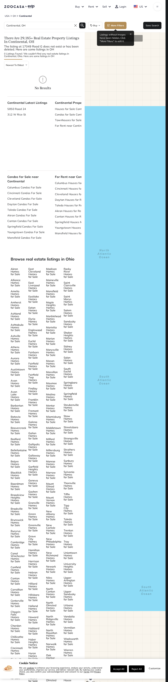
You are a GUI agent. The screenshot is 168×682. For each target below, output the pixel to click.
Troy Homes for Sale (68, 544)
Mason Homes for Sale (50, 363)
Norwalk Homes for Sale (51, 646)
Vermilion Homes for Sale (69, 630)
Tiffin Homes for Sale (68, 497)
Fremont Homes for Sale (33, 413)
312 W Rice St (16, 114)
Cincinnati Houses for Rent (72, 188)
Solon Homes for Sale (68, 360)
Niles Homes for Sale (50, 580)
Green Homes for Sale (33, 516)
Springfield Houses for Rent (72, 222)
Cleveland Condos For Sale (24, 198)
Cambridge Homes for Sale (17, 545)
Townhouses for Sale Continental (75, 120)
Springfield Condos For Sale (25, 226)
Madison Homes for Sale (51, 271)
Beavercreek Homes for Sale (18, 430)
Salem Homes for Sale (68, 313)
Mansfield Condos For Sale (24, 237)
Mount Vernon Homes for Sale (50, 501)
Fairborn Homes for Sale (33, 355)
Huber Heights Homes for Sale (33, 643)
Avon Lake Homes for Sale (15, 395)
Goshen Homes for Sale (33, 494)
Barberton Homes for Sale (17, 408)
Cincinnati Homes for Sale (17, 650)
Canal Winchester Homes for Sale (18, 557)
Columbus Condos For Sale (24, 187)
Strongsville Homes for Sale (71, 441)
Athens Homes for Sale (15, 349)
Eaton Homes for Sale (33, 310)
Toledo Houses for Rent (70, 205)
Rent (91, 6)
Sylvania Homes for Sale (69, 474)
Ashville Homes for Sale (15, 338)
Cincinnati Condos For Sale (24, 193)
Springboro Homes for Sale (70, 385)
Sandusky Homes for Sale (70, 324)
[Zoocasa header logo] (19, 6)
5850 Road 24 (16, 109)
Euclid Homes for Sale (33, 344)
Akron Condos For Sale (21, 215)
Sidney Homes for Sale (68, 349)
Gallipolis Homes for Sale (34, 447)
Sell (104, 6)
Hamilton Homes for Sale (34, 552)
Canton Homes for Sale (15, 581)
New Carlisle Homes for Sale (50, 529)
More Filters (117, 25)
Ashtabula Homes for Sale (17, 327)
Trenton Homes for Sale (68, 533)
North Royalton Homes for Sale (51, 634)
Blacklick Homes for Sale (16, 475)
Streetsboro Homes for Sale (71, 430)
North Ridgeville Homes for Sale (52, 620)
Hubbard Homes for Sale (33, 631)
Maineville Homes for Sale (52, 282)
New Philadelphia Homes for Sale (53, 542)
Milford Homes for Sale (50, 441)
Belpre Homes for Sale (15, 464)
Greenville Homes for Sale (34, 527)
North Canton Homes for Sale (50, 592)
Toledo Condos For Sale (22, 209)
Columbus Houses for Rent (72, 183)
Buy (77, 6)
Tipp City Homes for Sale (68, 509)
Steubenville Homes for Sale (71, 407)
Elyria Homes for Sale (33, 321)
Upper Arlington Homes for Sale (69, 581)
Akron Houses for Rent (69, 211)
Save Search (152, 25)
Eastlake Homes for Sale (33, 299)
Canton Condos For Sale (22, 221)
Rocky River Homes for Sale (68, 272)
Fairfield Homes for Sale (33, 366)
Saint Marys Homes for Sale (68, 300)
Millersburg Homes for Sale (53, 453)
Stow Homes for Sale (68, 418)
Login (122, 6)
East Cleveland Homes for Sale (34, 272)
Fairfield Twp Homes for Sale (33, 378)
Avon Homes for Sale (15, 383)
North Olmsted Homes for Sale (51, 606)
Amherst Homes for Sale (16, 305)
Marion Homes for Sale (50, 341)
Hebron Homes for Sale (33, 575)
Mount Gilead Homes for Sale (50, 487)
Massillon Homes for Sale (52, 374)
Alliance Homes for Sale (16, 282)
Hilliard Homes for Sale (33, 586)
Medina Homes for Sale (50, 397)
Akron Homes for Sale (15, 271)
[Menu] (157, 7)
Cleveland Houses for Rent (72, 194)
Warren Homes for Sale (68, 652)
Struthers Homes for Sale (69, 452)
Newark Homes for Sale (51, 569)
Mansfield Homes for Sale (52, 294)
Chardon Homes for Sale (16, 628)
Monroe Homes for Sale (50, 464)
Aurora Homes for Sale (15, 361)
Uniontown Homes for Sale (70, 555)
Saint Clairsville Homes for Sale (70, 286)
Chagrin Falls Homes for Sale (15, 615)
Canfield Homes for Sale (16, 570)
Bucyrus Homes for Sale (16, 533)
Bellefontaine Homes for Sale (19, 453)
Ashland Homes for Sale (16, 316)
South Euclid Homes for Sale (68, 372)
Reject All (137, 669)
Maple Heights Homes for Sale (51, 306)
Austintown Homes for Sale (18, 372)
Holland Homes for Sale (33, 608)
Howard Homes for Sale (33, 619)
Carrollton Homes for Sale (17, 592)
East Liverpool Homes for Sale (34, 286)
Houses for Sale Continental (73, 109)
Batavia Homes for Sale (16, 419)
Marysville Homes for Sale (52, 352)
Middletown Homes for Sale (53, 430)
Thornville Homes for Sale (70, 485)
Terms (86, 671)
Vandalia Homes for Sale (69, 619)
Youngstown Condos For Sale (26, 232)
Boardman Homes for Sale (17, 486)
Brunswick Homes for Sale (17, 522)
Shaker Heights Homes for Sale (68, 336)
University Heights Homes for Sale (70, 567)
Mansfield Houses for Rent (72, 233)
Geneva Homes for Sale (33, 483)
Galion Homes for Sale (33, 436)
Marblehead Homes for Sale (53, 319)
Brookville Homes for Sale (17, 511)
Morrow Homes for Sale (51, 475)
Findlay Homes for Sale (33, 391)
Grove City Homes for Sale (33, 540)
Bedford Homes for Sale (16, 441)
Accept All (118, 669)
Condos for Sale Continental (73, 114)
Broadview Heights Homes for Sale (17, 498)
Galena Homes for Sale (33, 424)
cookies (30, 667)
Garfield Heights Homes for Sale (33, 470)
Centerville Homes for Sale (17, 603)
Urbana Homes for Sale (68, 608)
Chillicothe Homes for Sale (17, 639)
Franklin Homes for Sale (33, 402)
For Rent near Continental (71, 125)
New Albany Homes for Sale (50, 515)
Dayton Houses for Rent (70, 199)
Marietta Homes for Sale (51, 330)
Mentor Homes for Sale (50, 408)
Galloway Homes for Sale (34, 458)
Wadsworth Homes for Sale (71, 641)
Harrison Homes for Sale (33, 564)
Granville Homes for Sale (33, 505)
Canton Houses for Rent (70, 216)
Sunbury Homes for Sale (69, 463)
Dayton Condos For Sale (22, 204)
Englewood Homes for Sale (35, 332)
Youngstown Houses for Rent (73, 227)
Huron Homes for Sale (33, 656)
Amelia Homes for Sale (15, 294)
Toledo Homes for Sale (68, 522)
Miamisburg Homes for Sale (53, 419)
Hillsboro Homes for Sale (33, 597)
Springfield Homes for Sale (70, 396)
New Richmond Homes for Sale (52, 556)
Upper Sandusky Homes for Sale (70, 595)
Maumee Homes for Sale (51, 386)
